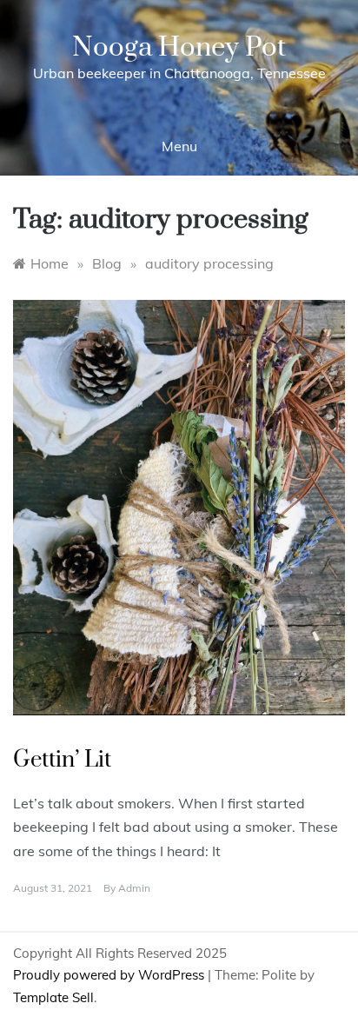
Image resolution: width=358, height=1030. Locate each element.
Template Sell (53, 997)
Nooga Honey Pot (179, 47)
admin (134, 887)
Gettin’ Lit (62, 760)
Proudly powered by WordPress (110, 975)
